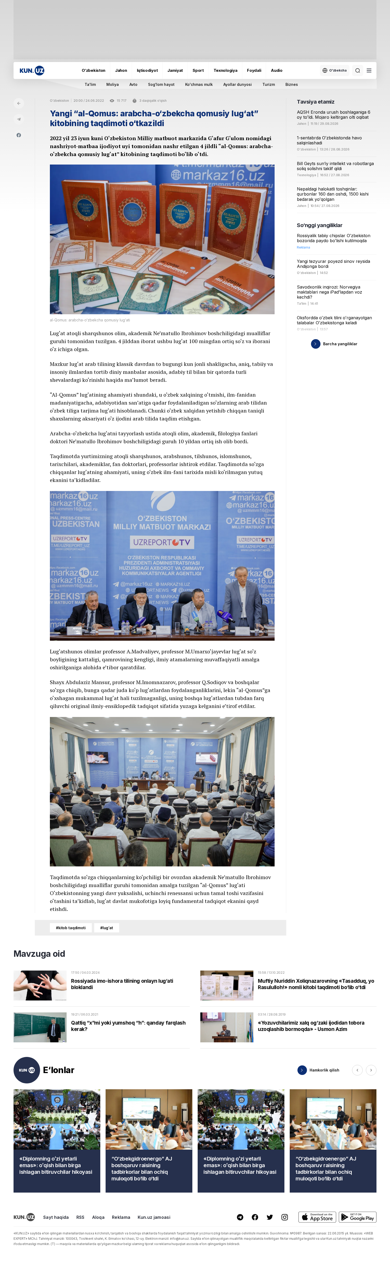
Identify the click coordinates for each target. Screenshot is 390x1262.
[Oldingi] (357, 1070)
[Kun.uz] (32, 71)
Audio (277, 70)
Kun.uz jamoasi (154, 1217)
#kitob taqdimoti (71, 928)
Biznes (291, 84)
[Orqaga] (19, 103)
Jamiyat (175, 70)
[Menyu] (369, 70)
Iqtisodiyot (147, 70)
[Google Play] (357, 1217)
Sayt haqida (56, 1217)
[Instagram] (284, 1217)
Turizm (268, 84)
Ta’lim (301, 303)
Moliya (112, 84)
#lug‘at (106, 928)
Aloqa (98, 1217)
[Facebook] (19, 135)
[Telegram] (19, 119)
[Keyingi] (371, 1070)
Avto (133, 84)
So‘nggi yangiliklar (319, 225)
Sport (198, 70)
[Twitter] (270, 1217)
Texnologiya (225, 70)
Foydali (254, 70)
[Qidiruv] (357, 70)
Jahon (121, 70)
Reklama (121, 1217)
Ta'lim (90, 84)
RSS (80, 1217)
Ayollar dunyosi (237, 84)
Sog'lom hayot (161, 84)
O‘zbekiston (93, 70)
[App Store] (317, 1217)
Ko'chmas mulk (199, 84)
